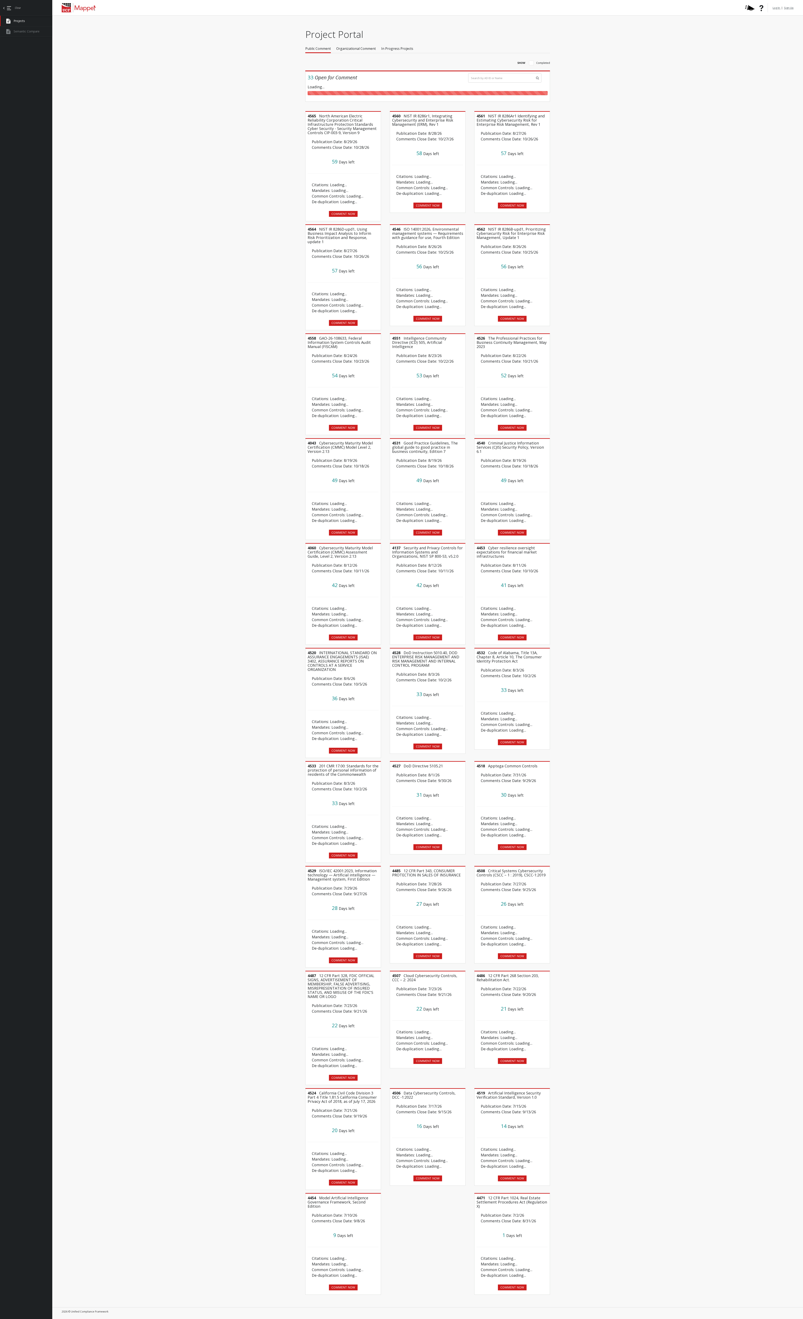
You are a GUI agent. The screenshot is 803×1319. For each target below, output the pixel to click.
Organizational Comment (356, 48)
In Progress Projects (397, 48)
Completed (543, 63)
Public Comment (318, 48)
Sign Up (789, 8)
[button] (320, 49)
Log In (777, 8)
